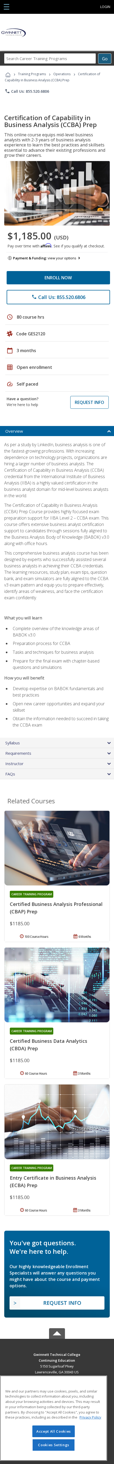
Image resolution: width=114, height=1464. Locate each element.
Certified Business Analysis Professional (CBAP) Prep (56, 908)
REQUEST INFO (89, 402)
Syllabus (12, 742)
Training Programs (32, 74)
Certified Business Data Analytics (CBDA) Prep (48, 1045)
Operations (62, 74)
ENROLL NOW (58, 278)
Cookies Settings (53, 1444)
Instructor (14, 763)
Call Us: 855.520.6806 (27, 91)
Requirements (18, 753)
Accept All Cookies (53, 1431)
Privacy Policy (90, 1417)
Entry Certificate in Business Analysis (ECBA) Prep (53, 1181)
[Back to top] (57, 1354)
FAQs (10, 774)
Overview (14, 431)
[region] (53, 1418)
